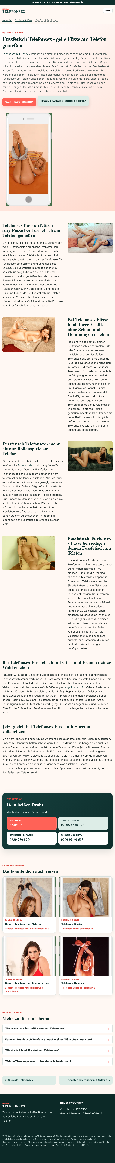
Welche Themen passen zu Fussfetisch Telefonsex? (38, 1061)
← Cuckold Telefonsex (19, 1080)
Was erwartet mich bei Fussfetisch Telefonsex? (35, 1028)
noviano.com (48, 1145)
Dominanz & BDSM (23, 20)
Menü (108, 11)
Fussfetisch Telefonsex (46, 20)
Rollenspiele (25, 465)
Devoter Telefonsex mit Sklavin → (89, 1080)
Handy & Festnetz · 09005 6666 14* (63, 100)
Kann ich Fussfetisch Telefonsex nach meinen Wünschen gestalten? (48, 1039)
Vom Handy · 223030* (19, 102)
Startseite (7, 20)
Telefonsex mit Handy (15, 53)
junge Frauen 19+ (74, 687)
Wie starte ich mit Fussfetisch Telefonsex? (32, 1050)
